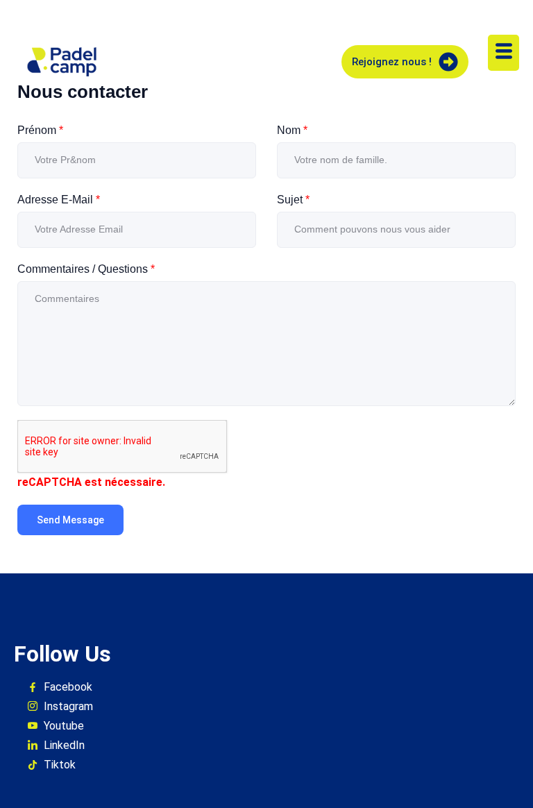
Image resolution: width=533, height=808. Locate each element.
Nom (292, 130)
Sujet (293, 199)
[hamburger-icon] (503, 53)
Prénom (40, 130)
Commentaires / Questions (86, 269)
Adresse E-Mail (58, 199)
